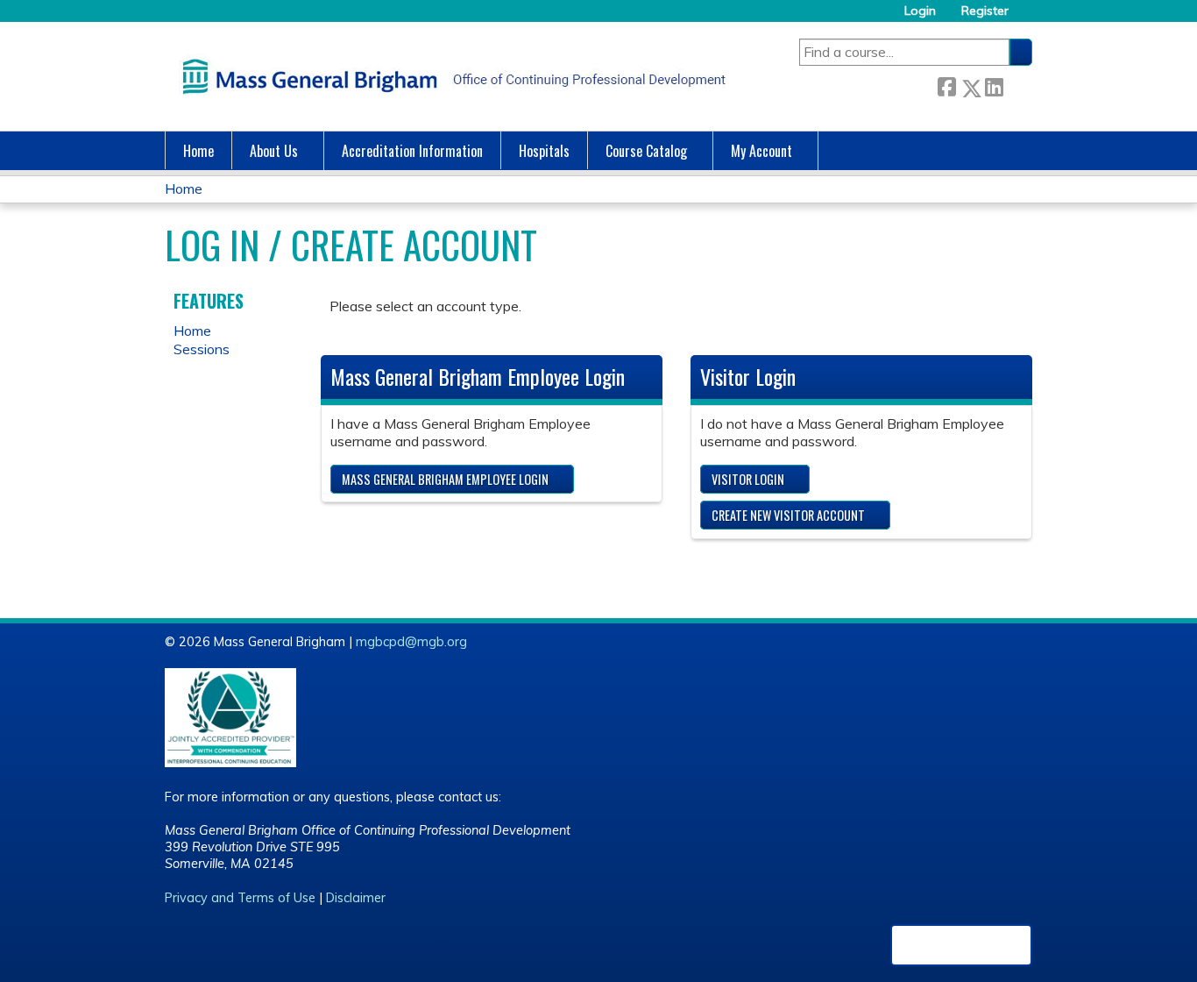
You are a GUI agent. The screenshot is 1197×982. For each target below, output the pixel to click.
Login (920, 11)
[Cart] (1027, 17)
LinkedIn (993, 85)
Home (198, 150)
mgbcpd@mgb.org (411, 642)
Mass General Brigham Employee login (445, 479)
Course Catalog (646, 150)
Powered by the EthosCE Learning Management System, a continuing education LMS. (961, 945)
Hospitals (544, 150)
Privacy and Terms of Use (240, 898)
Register (985, 11)
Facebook (946, 85)
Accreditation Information (412, 150)
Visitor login (748, 479)
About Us (274, 150)
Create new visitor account (788, 515)
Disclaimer (356, 898)
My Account (761, 150)
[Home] (449, 76)
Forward (1017, 85)
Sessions (202, 349)
